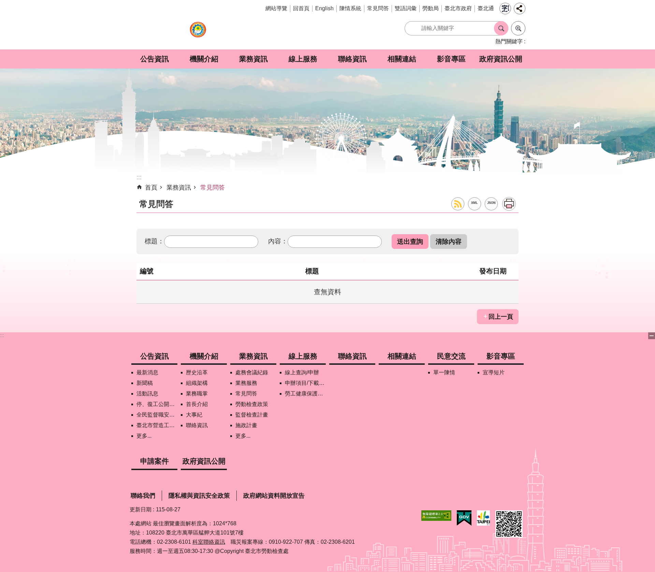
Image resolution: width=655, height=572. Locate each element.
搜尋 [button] (501, 28)
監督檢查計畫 (251, 415)
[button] (410, 241)
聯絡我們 (143, 495)
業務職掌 (197, 393)
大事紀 (194, 415)
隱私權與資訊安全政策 (199, 495)
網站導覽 (276, 8)
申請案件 (154, 461)
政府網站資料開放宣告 (274, 495)
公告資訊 (154, 59)
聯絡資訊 (352, 59)
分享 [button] (519, 8)
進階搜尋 (518, 28)
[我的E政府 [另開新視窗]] (464, 518)
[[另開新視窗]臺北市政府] (483, 518)
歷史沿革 (197, 372)
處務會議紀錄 (251, 372)
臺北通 (486, 8)
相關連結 (402, 59)
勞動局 (430, 8)
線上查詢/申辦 (302, 372)
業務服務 (246, 383)
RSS (457, 203)
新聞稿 (144, 383)
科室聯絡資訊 (208, 542)
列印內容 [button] (509, 204)
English (324, 8)
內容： (278, 241)
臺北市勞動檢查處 (198, 33)
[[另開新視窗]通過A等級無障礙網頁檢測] (436, 515)
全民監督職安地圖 (156, 415)
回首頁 (301, 8)
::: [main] (139, 177)
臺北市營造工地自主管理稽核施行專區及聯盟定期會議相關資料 (156, 425)
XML (474, 203)
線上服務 (303, 59)
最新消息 (147, 372)
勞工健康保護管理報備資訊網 (305, 393)
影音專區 (451, 59)
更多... (143, 436)
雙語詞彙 (406, 8)
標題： (154, 241)
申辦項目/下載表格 (305, 383)
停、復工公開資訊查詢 (156, 404)
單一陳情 (444, 372)
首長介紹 (197, 404)
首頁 (151, 187)
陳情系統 (350, 8)
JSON (491, 203)
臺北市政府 (458, 8)
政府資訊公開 (500, 59)
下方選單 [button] (651, 335)
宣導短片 (494, 372)
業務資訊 (253, 59)
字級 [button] (505, 8)
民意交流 (451, 356)
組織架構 (197, 383)
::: (2, 335)
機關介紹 (204, 59)
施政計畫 (246, 425)
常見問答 (378, 8)
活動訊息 (147, 393)
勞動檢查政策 (251, 404)
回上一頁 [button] (501, 316)
